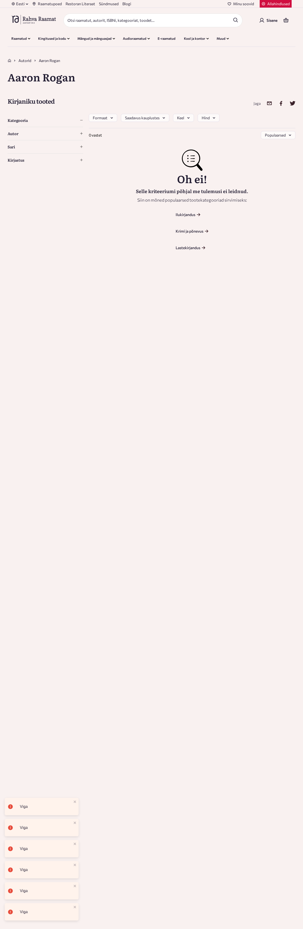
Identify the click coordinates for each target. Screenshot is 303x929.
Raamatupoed (50, 3)
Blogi (126, 3)
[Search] (235, 20)
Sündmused (109, 3)
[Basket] (286, 20)
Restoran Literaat (80, 3)
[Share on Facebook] (278, 103)
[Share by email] (266, 103)
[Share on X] (289, 103)
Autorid (24, 60)
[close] (75, 802)
